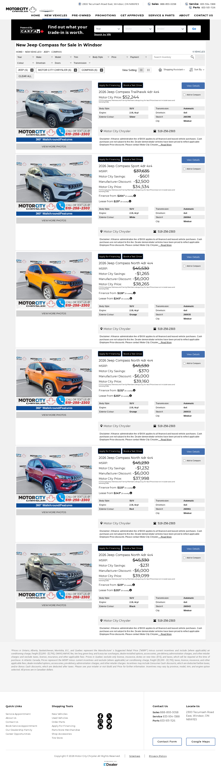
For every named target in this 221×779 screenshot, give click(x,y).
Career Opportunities (18, 733)
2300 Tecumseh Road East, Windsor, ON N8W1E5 (200, 715)
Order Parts (58, 721)
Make (38, 57)
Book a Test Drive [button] (132, 85)
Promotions (105, 15)
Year (19, 57)
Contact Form (167, 741)
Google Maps (200, 741)
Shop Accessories (62, 733)
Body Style (98, 57)
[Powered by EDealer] (110, 763)
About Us (11, 717)
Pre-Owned (81, 15)
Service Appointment (18, 714)
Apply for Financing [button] (109, 85)
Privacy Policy (158, 756)
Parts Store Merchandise (66, 729)
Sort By (198, 69)
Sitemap (134, 756)
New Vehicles (56, 15)
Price (114, 57)
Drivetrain (40, 63)
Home (35, 15)
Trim (76, 57)
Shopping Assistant (173, 69)
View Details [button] (193, 85)
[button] (141, 70)
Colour (20, 63)
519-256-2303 (166, 131)
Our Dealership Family (19, 729)
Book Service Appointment (21, 725)
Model (58, 57)
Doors (58, 63)
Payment (134, 57)
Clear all (25, 76)
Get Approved (132, 15)
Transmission (80, 63)
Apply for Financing (63, 725)
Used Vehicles (60, 717)
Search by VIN (102, 34)
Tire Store (57, 737)
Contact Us (203, 15)
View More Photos (54, 146)
